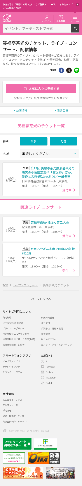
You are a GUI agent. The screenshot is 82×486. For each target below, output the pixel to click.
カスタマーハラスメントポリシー (57, 344)
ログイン (46, 21)
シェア (61, 70)
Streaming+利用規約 (13, 323)
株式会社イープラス (12, 399)
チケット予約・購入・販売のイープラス (7, 18)
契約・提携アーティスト (14, 416)
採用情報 (7, 410)
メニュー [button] (75, 21)
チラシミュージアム (12, 372)
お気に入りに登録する (44, 88)
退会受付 (45, 323)
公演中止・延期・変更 (52, 328)
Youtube (50, 372)
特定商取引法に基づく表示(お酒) (19, 339)
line (76, 70)
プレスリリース (10, 405)
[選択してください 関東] (49, 153)
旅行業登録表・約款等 (13, 344)
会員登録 (60, 21)
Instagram (51, 377)
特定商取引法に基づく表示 (16, 333)
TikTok (49, 383)
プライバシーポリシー (13, 328)
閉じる (77, 4)
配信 (63, 141)
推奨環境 (45, 333)
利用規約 (7, 317)
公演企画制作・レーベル (15, 421)
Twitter (69, 70)
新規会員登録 (47, 317)
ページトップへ (41, 299)
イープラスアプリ (11, 361)
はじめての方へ (48, 339)
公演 (33, 141)
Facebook (50, 366)
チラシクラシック (11, 366)
